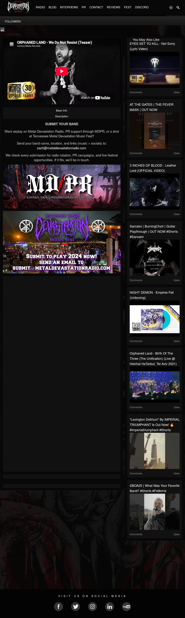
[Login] (171, 7)
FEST (128, 7)
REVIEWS (113, 7)
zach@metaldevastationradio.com (61, 147)
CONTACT (96, 7)
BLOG (52, 7)
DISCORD (142, 7)
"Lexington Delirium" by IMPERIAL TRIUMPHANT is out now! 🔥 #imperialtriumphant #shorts (155, 424)
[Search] (178, 7)
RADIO (40, 7)
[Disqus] (61, 327)
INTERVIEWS (69, 7)
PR (84, 7)
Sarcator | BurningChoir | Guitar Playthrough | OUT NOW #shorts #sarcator (154, 231)
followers (13, 21)
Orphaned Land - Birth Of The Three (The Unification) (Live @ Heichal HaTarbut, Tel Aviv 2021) (153, 358)
